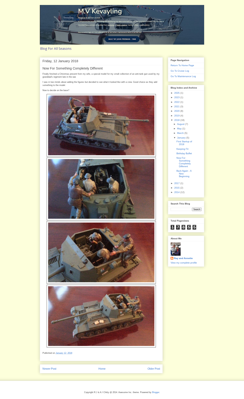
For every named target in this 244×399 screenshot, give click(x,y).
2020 (177, 111)
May (179, 128)
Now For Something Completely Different (183, 162)
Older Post (154, 368)
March (180, 133)
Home (102, 368)
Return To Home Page (182, 65)
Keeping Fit (182, 149)
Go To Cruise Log (180, 70)
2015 (177, 187)
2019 (177, 115)
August (181, 124)
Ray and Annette (183, 258)
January (181, 137)
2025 (177, 93)
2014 (177, 192)
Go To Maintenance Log (183, 76)
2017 (177, 183)
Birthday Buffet (184, 153)
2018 (177, 120)
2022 (177, 102)
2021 (177, 106)
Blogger (155, 392)
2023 (177, 97)
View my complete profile (184, 262)
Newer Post (49, 368)
